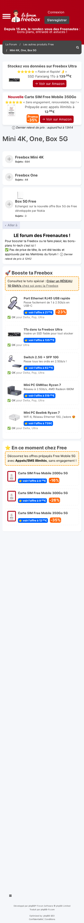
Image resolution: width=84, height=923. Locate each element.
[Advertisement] (42, 711)
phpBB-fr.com (48, 909)
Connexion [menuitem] (56, 12)
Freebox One (26, 175)
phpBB (32, 906)
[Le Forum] (25, 16)
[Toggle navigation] (10, 896)
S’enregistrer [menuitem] (57, 20)
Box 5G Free (25, 201)
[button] (6, 16)
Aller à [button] (12, 225)
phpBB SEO (49, 915)
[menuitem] (78, 47)
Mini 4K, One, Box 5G (35, 139)
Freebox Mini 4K (29, 157)
